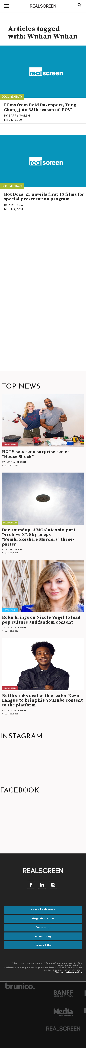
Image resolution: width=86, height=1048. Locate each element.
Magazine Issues (43, 918)
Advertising (43, 936)
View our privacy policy (68, 972)
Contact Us (43, 927)
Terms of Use (43, 945)
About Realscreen (43, 909)
